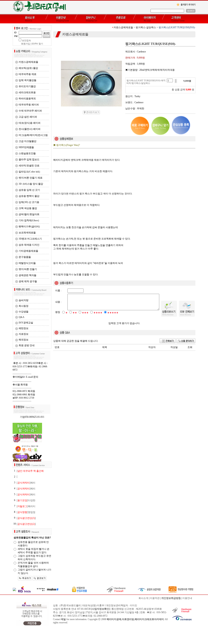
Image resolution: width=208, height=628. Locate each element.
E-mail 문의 (31, 376)
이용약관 (155, 598)
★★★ (85, 312)
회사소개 (143, 598)
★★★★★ (112, 312)
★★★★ (97, 312)
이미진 (133, 605)
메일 (63, 619)
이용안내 (187, 598)
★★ (75, 312)
